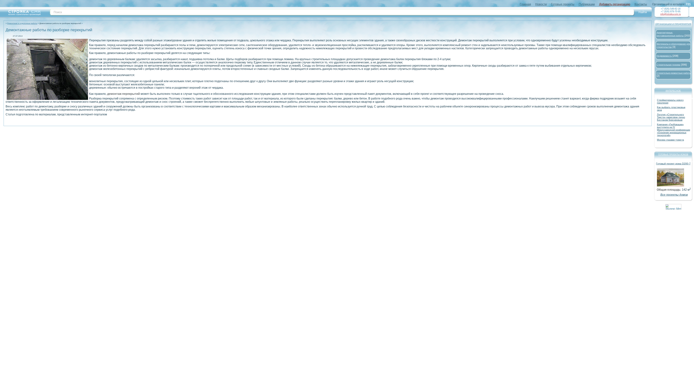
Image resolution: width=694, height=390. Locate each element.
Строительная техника (668, 65)
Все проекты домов (674, 194)
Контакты (641, 4)
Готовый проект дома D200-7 (673, 163)
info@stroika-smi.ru (670, 14)
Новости (541, 4)
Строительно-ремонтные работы (674, 73)
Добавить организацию (614, 4)
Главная (525, 4)
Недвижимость (664, 56)
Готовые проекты (562, 4)
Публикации (587, 4)
